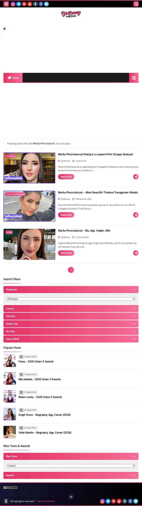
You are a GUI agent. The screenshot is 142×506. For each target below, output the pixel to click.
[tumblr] (35, 4)
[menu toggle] (6, 4)
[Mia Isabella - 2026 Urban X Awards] (9, 378)
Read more (66, 176)
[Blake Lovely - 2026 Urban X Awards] (9, 396)
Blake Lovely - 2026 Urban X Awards (40, 396)
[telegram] (46, 4)
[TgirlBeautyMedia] (71, 14)
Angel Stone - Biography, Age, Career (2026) (44, 414)
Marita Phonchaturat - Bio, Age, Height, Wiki (84, 230)
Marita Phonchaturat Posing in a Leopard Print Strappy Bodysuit (95, 154)
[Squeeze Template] (6, 501)
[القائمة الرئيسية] (134, 77)
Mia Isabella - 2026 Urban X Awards (40, 379)
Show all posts (63, 143)
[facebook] (40, 4)
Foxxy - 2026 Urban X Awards (36, 361)
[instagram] (13, 4)
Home (15, 78)
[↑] (71, 496)
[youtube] (29, 4)
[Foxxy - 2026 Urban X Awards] (9, 361)
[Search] (136, 4)
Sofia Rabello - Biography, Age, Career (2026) (45, 432)
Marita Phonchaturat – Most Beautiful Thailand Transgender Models (98, 192)
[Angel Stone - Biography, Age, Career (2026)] (9, 414)
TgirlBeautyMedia (46, 501)
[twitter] (18, 4)
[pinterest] (24, 4)
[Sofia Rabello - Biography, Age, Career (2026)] (9, 432)
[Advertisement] (71, 45)
